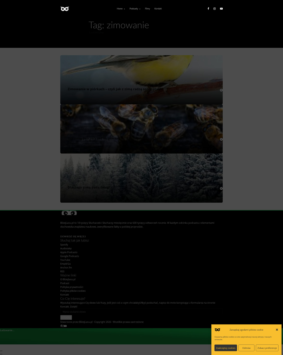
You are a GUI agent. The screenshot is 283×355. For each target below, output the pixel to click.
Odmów (246, 347)
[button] (276, 329)
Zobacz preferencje (267, 347)
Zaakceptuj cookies (225, 347)
